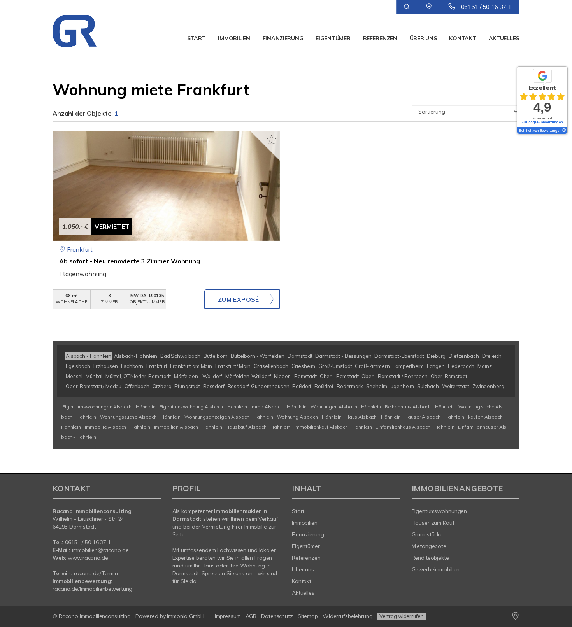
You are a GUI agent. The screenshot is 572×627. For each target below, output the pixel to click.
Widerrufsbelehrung (348, 616)
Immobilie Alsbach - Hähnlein (117, 427)
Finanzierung (283, 38)
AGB (251, 616)
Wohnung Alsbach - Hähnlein (309, 417)
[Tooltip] (563, 130)
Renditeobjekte (430, 557)
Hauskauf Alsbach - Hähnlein (258, 427)
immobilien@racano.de (100, 549)
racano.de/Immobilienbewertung (92, 588)
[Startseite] (87, 31)
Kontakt (462, 38)
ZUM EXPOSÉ (238, 299)
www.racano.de (88, 557)
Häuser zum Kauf (433, 522)
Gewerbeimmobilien (436, 569)
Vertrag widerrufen (401, 616)
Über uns (423, 38)
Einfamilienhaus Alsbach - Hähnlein (414, 427)
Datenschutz (277, 616)
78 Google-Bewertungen (542, 122)
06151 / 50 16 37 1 (486, 7)
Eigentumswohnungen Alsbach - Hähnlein (109, 407)
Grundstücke (427, 534)
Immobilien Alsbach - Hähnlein (188, 427)
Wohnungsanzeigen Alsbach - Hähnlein (228, 417)
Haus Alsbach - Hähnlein (373, 417)
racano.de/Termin (96, 573)
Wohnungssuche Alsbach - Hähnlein (140, 417)
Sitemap (308, 616)
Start (196, 38)
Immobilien (234, 38)
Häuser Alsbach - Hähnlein (434, 417)
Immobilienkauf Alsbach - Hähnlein (333, 427)
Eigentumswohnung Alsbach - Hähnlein (203, 407)
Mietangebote (429, 546)
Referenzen (380, 38)
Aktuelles (504, 38)
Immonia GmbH (185, 616)
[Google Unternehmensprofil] (429, 6)
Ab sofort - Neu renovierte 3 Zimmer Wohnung (129, 261)
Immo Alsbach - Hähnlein (279, 407)
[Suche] (407, 7)
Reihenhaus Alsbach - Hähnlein (420, 407)
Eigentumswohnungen (439, 511)
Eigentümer (333, 38)
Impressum (228, 616)
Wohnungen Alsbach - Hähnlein (346, 407)
